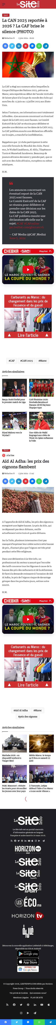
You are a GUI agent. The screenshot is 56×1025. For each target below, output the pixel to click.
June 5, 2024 (17, 238)
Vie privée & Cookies (19, 993)
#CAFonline (31, 223)
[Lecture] (28, 270)
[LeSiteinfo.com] (28, 4)
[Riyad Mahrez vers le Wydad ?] (14, 421)
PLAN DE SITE (36, 997)
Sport (6, 15)
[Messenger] (32, 46)
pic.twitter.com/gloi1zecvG (26, 227)
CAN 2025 (27, 360)
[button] (28, 269)
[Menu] (3, 5)
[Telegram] (46, 46)
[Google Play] (40, 841)
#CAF (20, 223)
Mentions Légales (21, 997)
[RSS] (12, 841)
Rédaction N (9, 38)
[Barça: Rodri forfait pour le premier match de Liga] (14, 388)
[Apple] (33, 841)
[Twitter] (12, 46)
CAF (12, 360)
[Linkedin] (19, 46)
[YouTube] (29, 841)
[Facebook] (5, 46)
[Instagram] (36, 841)
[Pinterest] (25, 46)
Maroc (43, 360)
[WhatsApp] (39, 46)
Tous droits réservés (34, 988)
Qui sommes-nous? (38, 993)
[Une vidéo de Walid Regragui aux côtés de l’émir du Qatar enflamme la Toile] (41, 421)
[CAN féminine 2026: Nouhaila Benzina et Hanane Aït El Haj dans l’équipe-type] (41, 388)
